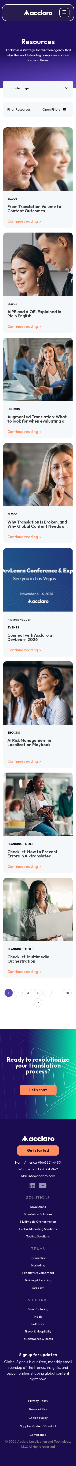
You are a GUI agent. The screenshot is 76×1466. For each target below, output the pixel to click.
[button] (38, 88)
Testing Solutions (38, 1236)
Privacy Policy (38, 1401)
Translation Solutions (38, 1214)
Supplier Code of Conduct (38, 1426)
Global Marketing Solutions (38, 1229)
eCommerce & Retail (38, 1339)
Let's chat (38, 1089)
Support (38, 1288)
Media (38, 1316)
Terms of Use (38, 1409)
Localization (38, 1258)
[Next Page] (38, 1002)
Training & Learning (38, 1280)
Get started (38, 1150)
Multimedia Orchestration (38, 1221)
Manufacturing (38, 1309)
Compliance (38, 1435)
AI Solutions (38, 1207)
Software (38, 1324)
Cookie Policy (38, 1418)
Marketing (38, 1265)
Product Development (38, 1273)
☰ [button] (64, 12)
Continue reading (23, 221)
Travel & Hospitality (38, 1331)
